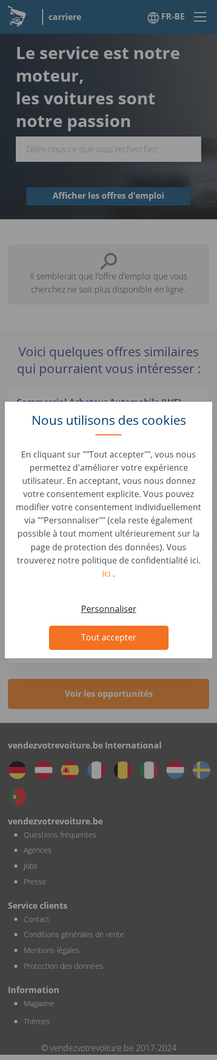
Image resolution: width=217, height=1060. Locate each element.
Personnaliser (108, 609)
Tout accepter (108, 637)
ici (107, 573)
